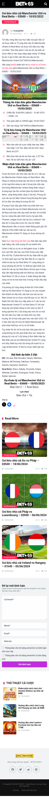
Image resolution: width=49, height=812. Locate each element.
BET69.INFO (20, 784)
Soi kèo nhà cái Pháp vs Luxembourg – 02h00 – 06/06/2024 (24, 513)
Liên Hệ (15, 790)
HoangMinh (18, 31)
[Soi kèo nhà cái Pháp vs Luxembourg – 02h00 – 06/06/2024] (24, 491)
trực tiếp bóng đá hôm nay (18, 241)
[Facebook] (13, 769)
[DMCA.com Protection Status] (24, 757)
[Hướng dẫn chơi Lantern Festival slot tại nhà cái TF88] (9, 733)
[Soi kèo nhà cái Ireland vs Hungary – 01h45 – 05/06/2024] (24, 542)
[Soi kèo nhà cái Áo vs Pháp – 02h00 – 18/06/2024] (24, 440)
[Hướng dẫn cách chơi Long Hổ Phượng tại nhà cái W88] (9, 716)
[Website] (36, 769)
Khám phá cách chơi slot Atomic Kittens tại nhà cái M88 (30, 691)
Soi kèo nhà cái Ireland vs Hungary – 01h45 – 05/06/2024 (24, 564)
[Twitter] (20, 769)
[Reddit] (28, 769)
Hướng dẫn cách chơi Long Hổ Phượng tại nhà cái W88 (31, 706)
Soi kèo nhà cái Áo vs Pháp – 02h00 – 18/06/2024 (20, 462)
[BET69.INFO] (24, 3)
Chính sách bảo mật (29, 790)
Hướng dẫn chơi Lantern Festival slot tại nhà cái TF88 (30, 725)
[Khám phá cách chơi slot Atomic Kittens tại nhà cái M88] (9, 699)
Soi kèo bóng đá (10, 22)
